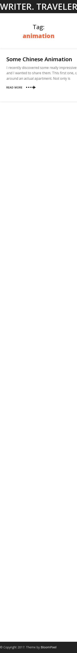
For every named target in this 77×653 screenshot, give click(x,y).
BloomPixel (48, 647)
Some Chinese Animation (39, 59)
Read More (14, 87)
